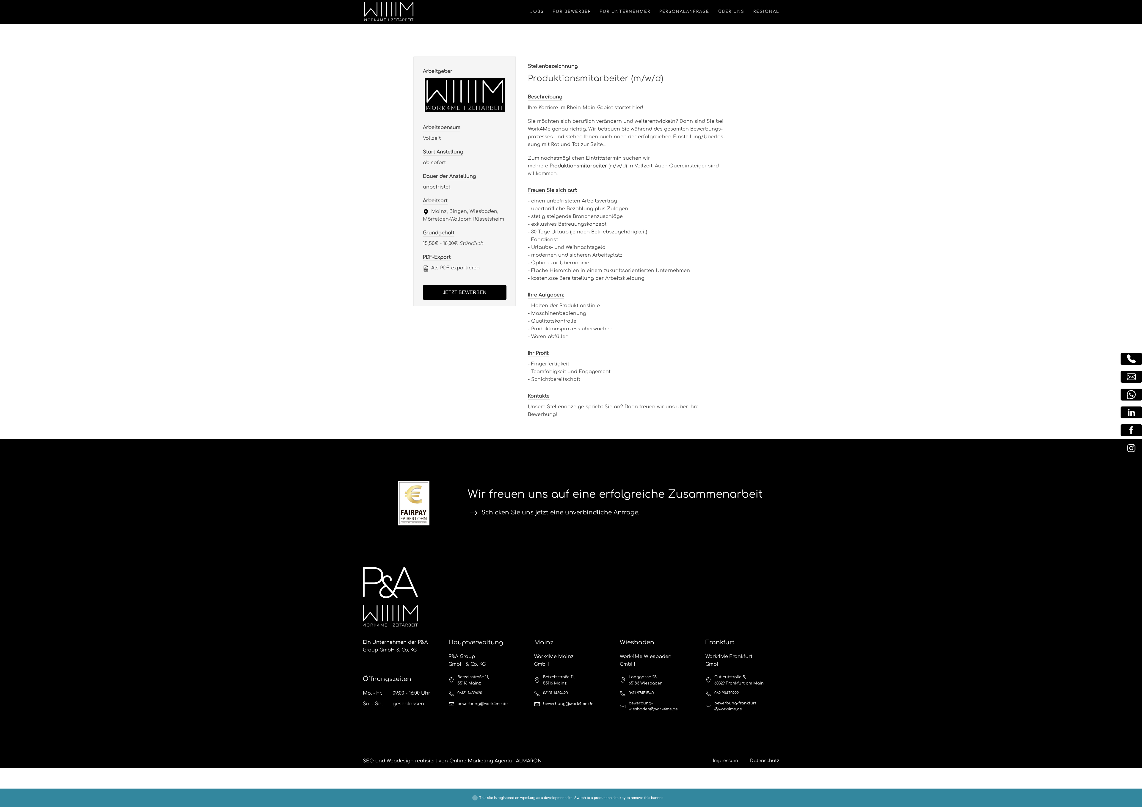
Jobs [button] (537, 12)
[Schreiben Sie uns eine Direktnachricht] (1131, 377)
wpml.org (527, 797)
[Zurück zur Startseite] (389, 12)
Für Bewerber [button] (572, 12)
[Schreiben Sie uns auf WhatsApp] (1131, 395)
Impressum (725, 760)
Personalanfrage (684, 12)
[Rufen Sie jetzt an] (1131, 359)
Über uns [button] (731, 12)
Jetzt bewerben (465, 292)
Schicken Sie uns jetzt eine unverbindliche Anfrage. (560, 512)
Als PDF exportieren (455, 268)
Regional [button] (766, 12)
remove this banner (646, 797)
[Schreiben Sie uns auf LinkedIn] (1131, 412)
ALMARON (529, 761)
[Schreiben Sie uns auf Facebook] (1131, 430)
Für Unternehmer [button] (625, 12)
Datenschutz (764, 760)
